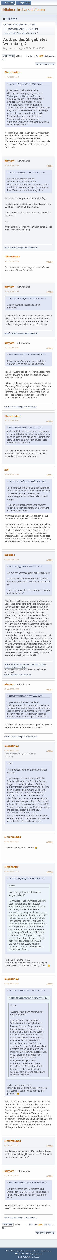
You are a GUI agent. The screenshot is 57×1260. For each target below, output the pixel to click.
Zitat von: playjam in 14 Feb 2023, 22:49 (25, 427)
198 (32, 55)
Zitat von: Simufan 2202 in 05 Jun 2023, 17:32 (28, 1182)
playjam (9, 160)
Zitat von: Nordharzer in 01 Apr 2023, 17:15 (27, 990)
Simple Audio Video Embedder (29, 1257)
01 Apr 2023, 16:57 (11, 841)
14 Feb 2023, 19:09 (11, 165)
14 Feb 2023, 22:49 (11, 291)
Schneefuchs (12, 256)
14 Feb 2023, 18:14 (11, 77)
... (29, 55)
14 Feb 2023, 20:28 (11, 261)
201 (46, 55)
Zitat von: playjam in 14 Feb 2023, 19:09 (25, 566)
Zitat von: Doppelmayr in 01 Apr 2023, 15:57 (27, 878)
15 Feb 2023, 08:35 (11, 420)
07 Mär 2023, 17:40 (11, 689)
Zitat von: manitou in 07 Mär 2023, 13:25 (26, 696)
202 (51, 55)
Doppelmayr (11, 746)
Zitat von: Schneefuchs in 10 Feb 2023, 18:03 (27, 481)
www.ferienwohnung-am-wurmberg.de (20, 247)
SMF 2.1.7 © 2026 (22, 1254)
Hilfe (7, 1251)
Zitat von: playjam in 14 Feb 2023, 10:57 (25, 84)
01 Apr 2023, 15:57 (11, 750)
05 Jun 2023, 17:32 (11, 1145)
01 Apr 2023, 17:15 (11, 871)
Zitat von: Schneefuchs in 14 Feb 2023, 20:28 (27, 354)
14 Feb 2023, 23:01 (11, 347)
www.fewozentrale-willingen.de (17, 674)
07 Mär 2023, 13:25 (11, 559)
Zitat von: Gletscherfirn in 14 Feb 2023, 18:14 (27, 298)
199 (36, 55)
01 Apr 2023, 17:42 (11, 983)
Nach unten (8, 56)
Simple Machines (35, 1254)
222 (4, 59)
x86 (6, 469)
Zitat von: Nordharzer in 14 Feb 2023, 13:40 (27, 172)
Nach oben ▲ (46, 1251)
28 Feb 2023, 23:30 (11, 474)
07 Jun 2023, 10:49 (11, 1175)
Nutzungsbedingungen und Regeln (25, 1251)
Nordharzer (11, 866)
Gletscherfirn (12, 72)
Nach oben (8, 1225)
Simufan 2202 (12, 837)
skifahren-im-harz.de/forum (23, 10)
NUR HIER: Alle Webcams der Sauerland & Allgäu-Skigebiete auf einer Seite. (25, 665)
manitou (9, 555)
